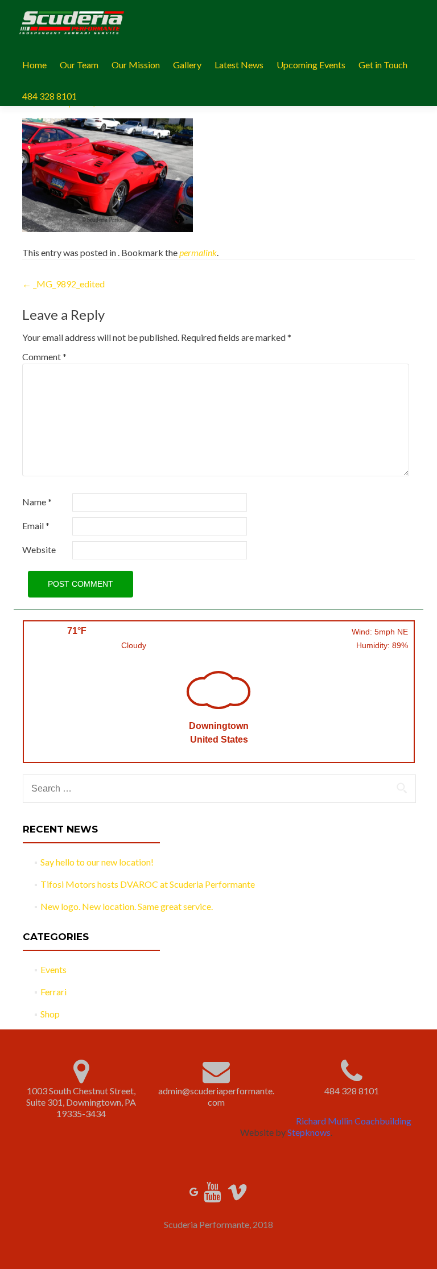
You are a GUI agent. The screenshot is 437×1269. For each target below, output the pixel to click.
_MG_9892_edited (63, 283)
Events (53, 969)
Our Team (79, 64)
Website (39, 549)
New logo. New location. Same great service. (126, 906)
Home (34, 64)
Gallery (187, 64)
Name (37, 501)
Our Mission (136, 64)
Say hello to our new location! (97, 861)
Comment (44, 356)
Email (36, 525)
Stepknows (309, 1132)
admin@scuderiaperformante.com (216, 1096)
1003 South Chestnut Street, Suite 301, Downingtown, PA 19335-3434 (81, 1102)
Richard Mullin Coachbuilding (353, 1120)
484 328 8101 (49, 95)
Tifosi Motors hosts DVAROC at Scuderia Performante (147, 884)
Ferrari (53, 991)
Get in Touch (382, 64)
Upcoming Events (311, 64)
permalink (198, 252)
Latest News (239, 64)
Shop (50, 1013)
